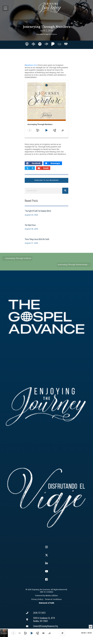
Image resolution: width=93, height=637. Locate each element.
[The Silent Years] (46, 227)
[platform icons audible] (46, 44)
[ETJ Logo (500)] (46, 406)
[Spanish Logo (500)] (46, 496)
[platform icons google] (33, 44)
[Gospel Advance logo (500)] (46, 317)
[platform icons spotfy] (40, 44)
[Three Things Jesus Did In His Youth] (46, 241)
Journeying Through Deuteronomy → (74, 265)
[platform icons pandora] (53, 44)
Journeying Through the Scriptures (46, 34)
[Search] (65, 191)
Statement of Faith (46, 603)
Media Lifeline (52, 596)
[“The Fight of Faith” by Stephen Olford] (46, 213)
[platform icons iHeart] (66, 44)
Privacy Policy (37, 599)
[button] (5, 8)
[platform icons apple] (27, 44)
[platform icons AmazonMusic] (59, 44)
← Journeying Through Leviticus (17, 258)
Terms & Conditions (53, 599)
